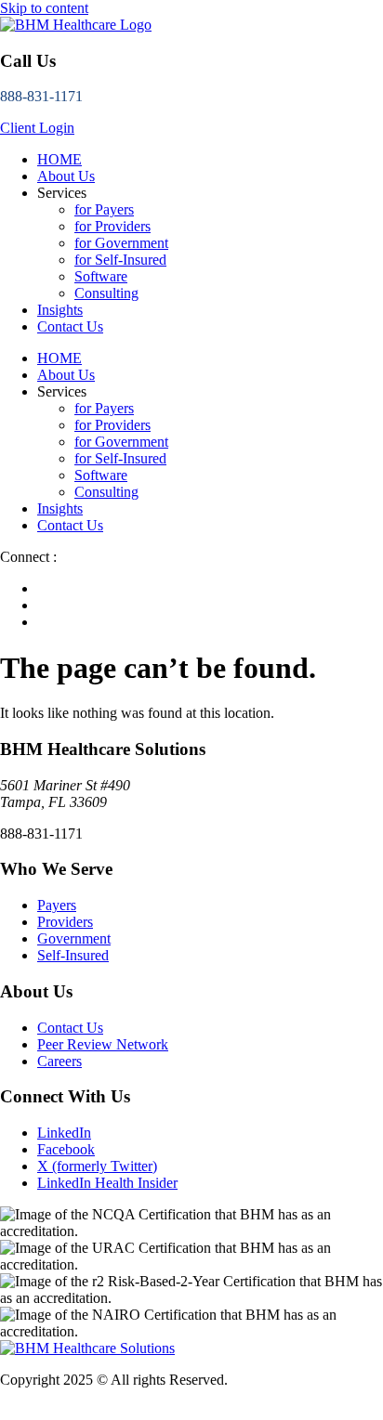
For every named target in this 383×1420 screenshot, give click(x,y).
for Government (121, 243)
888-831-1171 (41, 96)
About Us (66, 176)
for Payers (104, 209)
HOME (59, 159)
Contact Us (70, 326)
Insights (60, 310)
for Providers (112, 226)
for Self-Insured (120, 259)
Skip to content (44, 8)
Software (100, 276)
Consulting (106, 293)
